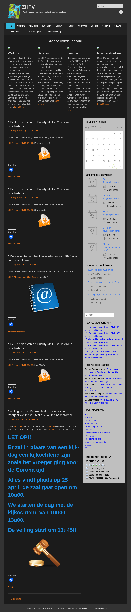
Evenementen (91, 424)
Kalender (46, 26)
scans (52, 429)
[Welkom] (21, 48)
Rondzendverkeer (109, 53)
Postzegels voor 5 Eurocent (97, 433)
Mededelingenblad (17, 332)
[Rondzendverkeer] (110, 48)
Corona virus (90, 420)
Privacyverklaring (53, 32)
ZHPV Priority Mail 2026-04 (20, 143)
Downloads (49, 426)
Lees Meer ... (20, 107)
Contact (94, 26)
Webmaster (102, 608)
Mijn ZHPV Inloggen (32, 32)
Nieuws (117, 26)
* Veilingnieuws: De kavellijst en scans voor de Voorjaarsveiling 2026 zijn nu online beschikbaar (102, 354)
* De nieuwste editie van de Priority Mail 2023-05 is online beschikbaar (101, 372)
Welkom (21, 26)
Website (88, 448)
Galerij (71, 26)
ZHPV (28, 7)
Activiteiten (34, 26)
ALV (87, 414)
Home (10, 26)
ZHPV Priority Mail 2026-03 (20, 210)
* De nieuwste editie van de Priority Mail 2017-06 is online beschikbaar (104, 387)
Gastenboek (13, 32)
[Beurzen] (51, 48)
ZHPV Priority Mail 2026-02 (20, 365)
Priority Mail (15, 177)
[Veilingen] (80, 48)
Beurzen (43, 53)
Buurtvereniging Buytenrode (100, 270)
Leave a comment (33, 131)
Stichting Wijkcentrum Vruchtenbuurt (104, 295)
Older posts (14, 599)
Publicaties (59, 26)
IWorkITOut (86, 608)
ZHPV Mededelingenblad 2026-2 (23, 277)
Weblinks (106, 26)
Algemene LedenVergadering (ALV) (111, 247)
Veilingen (73, 53)
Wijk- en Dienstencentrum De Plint (103, 282)
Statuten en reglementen (96, 442)
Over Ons (82, 26)
